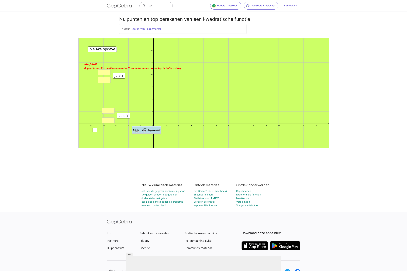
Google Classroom (227, 5)
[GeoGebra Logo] (119, 6)
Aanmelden (290, 5)
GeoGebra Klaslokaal (263, 5)
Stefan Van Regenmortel (146, 28)
